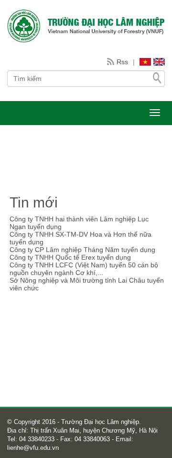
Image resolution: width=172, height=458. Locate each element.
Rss (122, 62)
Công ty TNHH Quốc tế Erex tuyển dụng (70, 257)
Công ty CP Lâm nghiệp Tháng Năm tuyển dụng (82, 249)
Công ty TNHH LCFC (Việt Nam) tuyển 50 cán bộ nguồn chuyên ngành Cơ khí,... (84, 268)
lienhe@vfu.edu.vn (33, 447)
